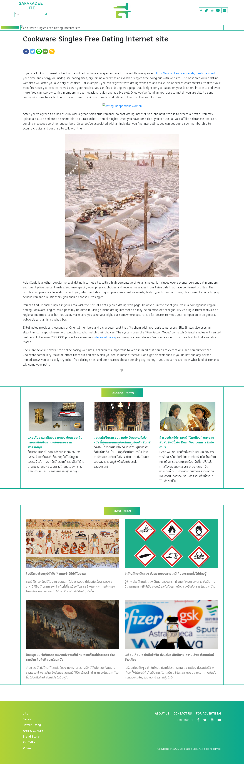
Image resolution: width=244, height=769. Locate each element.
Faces (27, 719)
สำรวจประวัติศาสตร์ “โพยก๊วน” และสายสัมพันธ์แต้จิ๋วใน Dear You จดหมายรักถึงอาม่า (186, 442)
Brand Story (31, 736)
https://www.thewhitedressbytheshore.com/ (185, 73)
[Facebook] (26, 51)
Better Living (32, 724)
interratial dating (105, 337)
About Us (162, 713)
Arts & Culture (33, 730)
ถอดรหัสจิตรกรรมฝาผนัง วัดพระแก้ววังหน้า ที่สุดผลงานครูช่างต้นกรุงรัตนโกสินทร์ (122, 440)
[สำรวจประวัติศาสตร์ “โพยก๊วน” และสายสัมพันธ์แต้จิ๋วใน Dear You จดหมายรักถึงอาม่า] (187, 415)
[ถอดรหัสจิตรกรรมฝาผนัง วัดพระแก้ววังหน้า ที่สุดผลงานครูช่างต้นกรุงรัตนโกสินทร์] (122, 415)
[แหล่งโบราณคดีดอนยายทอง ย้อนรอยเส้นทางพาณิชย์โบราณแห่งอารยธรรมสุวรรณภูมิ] (56, 415)
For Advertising (208, 713)
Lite (25, 713)
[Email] (45, 51)
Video (27, 748)
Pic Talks (29, 742)
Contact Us (182, 713)
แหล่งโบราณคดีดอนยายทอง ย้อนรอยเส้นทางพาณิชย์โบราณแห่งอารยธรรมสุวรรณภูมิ (55, 442)
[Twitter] (32, 51)
